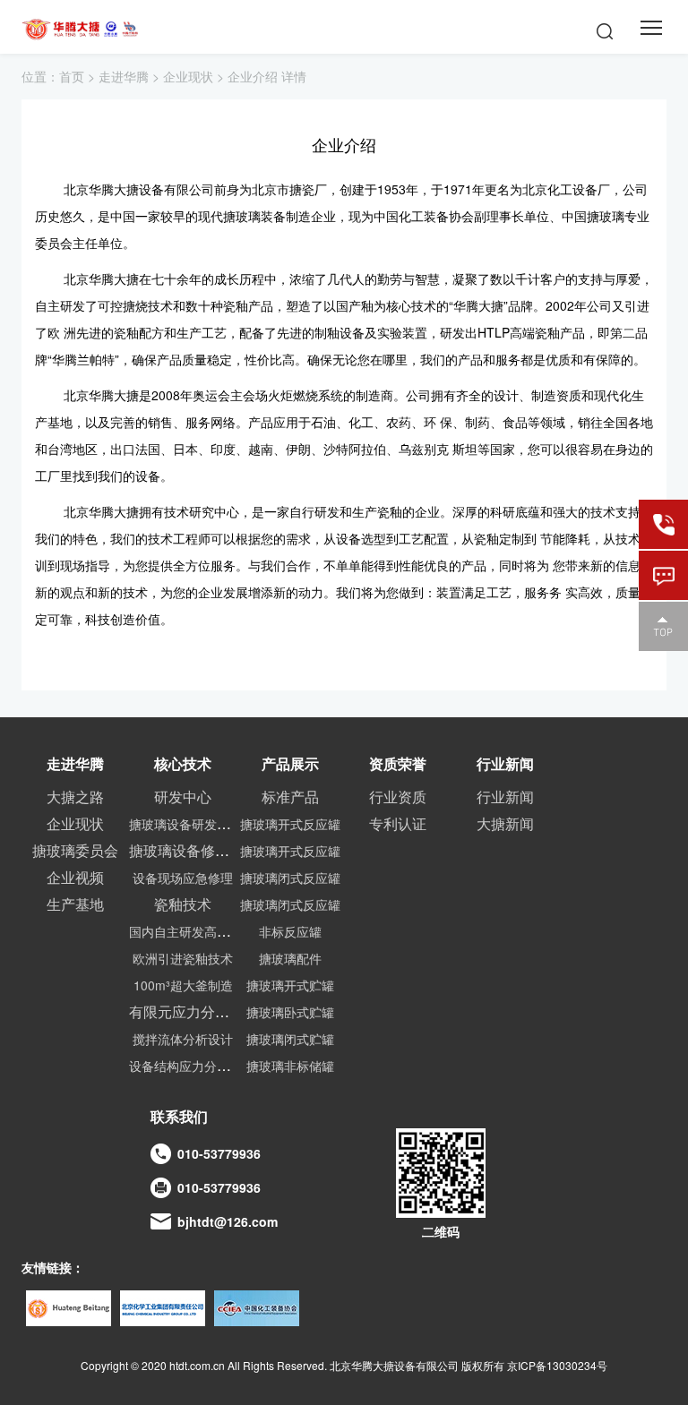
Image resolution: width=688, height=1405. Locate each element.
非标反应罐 (290, 931)
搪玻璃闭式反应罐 (290, 878)
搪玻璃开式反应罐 (290, 824)
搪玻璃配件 (290, 958)
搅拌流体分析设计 (183, 1039)
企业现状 (188, 76)
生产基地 (75, 904)
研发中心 (182, 796)
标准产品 (290, 796)
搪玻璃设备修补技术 (193, 850)
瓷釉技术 (182, 904)
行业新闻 (505, 796)
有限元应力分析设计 (193, 1011)
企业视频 (75, 877)
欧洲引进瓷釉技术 (183, 958)
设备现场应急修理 (183, 878)
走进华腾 (124, 76)
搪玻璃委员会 (75, 850)
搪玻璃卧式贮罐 (290, 1012)
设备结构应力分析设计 (191, 1066)
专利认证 (397, 823)
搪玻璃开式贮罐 (290, 985)
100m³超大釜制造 (183, 985)
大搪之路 (75, 796)
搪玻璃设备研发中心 (185, 824)
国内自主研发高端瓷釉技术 (204, 931)
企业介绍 (253, 76)
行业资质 (397, 796)
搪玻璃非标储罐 (290, 1066)
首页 (71, 76)
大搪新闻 (505, 823)
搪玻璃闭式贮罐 (290, 1039)
